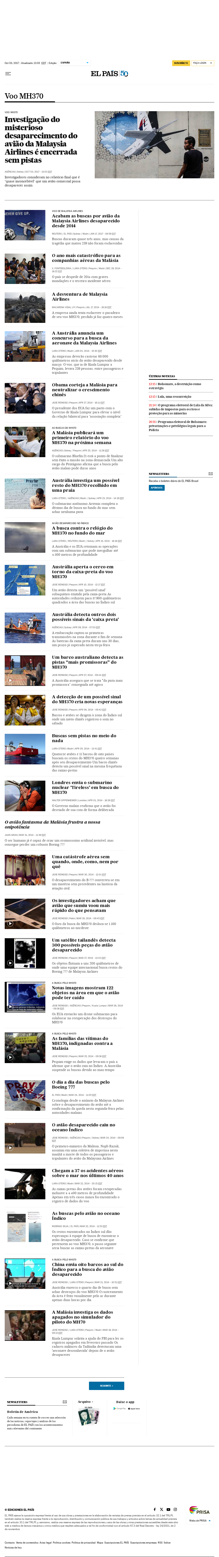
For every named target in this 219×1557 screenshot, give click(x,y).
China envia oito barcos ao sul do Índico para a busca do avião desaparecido (87, 1270)
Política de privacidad (84, 1542)
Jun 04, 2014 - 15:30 (88, 351)
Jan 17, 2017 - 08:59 (103, 233)
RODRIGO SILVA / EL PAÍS (65, 1226)
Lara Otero (59, 351)
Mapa (100, 1542)
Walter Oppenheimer (64, 800)
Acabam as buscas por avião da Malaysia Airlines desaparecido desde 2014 (86, 221)
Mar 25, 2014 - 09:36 (92, 1056)
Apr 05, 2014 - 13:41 (88, 748)
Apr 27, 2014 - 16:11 (92, 402)
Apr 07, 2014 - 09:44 (92, 675)
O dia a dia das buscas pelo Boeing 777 (81, 1085)
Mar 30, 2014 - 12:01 (92, 874)
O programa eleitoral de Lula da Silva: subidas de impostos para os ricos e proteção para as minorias (181, 409)
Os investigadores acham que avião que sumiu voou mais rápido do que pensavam (84, 906)
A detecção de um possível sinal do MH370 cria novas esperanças (87, 699)
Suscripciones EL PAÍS (116, 1542)
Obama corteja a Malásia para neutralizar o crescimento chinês (84, 390)
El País (68, 233)
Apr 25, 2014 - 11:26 (96, 450)
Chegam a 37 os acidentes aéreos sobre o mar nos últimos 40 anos (88, 1173)
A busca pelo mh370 (64, 1260)
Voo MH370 (24, 96)
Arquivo (84, 1401)
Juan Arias (11, 835)
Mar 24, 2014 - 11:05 (82, 1095)
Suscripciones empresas (143, 1542)
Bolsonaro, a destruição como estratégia (175, 386)
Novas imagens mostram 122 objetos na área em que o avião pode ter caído (85, 993)
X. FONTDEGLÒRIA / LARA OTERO (69, 268)
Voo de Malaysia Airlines (67, 211)
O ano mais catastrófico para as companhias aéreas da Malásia (86, 258)
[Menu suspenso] (8, 73)
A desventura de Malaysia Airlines (79, 297)
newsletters (159, 474)
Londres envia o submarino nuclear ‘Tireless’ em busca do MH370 (85, 788)
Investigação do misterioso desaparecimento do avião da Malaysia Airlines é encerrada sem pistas (41, 140)
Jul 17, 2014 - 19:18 (98, 307)
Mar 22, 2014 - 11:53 (93, 1226)
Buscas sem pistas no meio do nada (84, 738)
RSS (160, 1542)
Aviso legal (46, 1542)
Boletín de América (22, 1412)
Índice (167, 1542)
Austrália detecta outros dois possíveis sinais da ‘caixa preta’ (85, 617)
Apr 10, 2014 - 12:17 (92, 584)
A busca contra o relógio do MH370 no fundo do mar (82, 531)
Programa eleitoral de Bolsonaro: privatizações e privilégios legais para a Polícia (178, 426)
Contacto (10, 1542)
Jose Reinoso (60, 402)
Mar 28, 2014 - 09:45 (90, 918)
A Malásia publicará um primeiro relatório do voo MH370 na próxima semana (81, 438)
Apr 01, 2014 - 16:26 (101, 800)
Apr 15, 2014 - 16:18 (109, 541)
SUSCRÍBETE (181, 63)
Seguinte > (106, 1385)
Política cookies (61, 1542)
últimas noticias (162, 376)
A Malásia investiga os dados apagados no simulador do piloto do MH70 (82, 1317)
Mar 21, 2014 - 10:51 (108, 1282)
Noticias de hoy (13, 1547)
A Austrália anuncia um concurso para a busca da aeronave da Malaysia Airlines (84, 338)
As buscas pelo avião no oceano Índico (86, 1216)
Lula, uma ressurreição (174, 397)
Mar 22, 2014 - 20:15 (88, 1183)
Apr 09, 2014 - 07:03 (86, 627)
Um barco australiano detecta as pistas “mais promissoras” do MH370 (87, 663)
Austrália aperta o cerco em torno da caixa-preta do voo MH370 (83, 572)
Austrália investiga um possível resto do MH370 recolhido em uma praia (85, 486)
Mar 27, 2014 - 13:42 (92, 958)
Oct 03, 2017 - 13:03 (38, 171)
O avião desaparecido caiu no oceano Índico (83, 1127)
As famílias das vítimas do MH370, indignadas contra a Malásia (82, 1044)
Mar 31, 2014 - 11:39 (32, 835)
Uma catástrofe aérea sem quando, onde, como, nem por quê (85, 862)
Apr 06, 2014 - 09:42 (92, 709)
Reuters (57, 233)
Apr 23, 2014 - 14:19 (110, 498)
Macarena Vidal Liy (63, 307)
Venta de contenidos (27, 1542)
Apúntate (157, 487)
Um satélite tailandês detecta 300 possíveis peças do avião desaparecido (83, 945)
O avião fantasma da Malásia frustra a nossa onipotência (52, 825)
